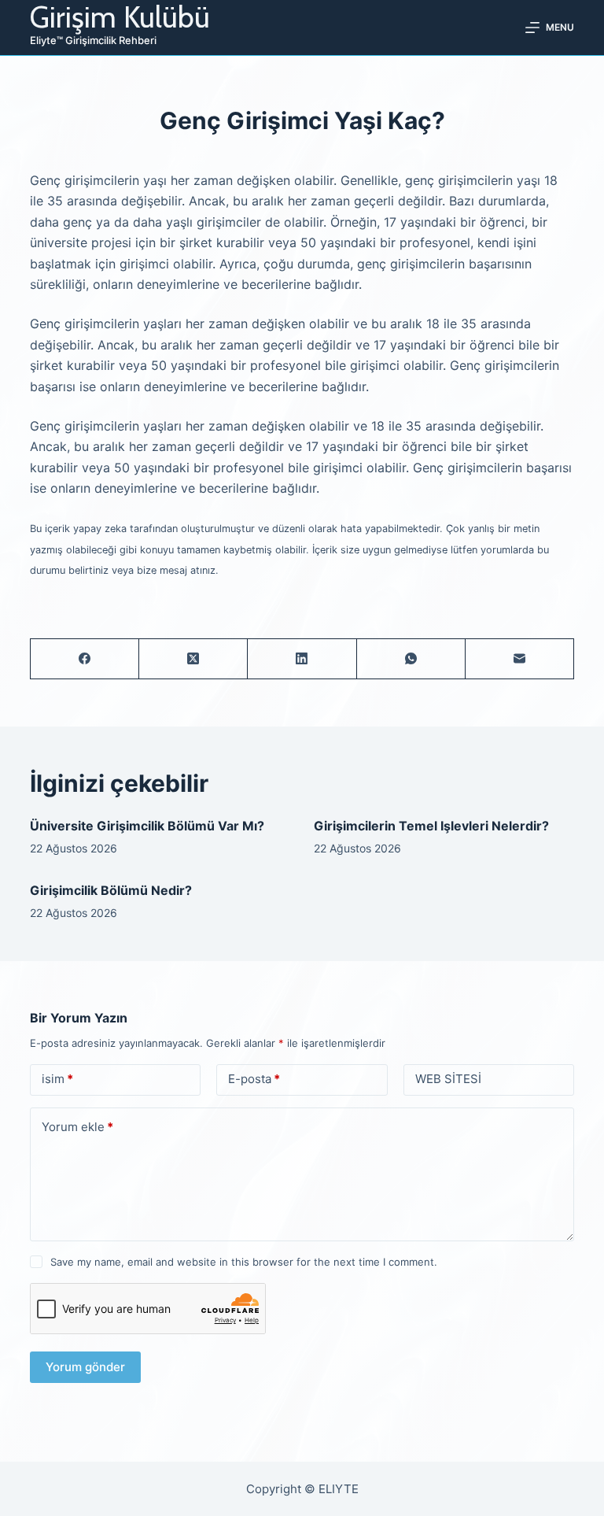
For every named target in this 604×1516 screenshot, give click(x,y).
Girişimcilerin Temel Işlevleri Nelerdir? (431, 826)
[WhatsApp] (411, 659)
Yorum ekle (77, 1126)
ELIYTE (339, 1488)
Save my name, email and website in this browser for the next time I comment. (243, 1261)
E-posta (254, 1078)
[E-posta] (520, 659)
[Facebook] (85, 659)
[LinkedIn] (302, 659)
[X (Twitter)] (193, 659)
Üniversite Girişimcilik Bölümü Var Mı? (147, 826)
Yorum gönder (85, 1366)
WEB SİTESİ (448, 1078)
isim (57, 1078)
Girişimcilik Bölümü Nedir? (111, 890)
